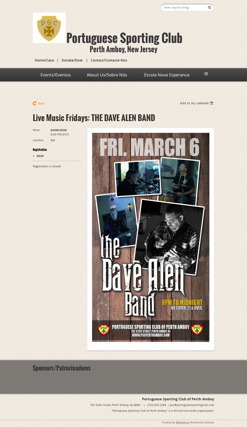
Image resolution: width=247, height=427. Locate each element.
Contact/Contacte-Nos (109, 60)
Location (38, 140)
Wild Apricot (182, 422)
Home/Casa (44, 60)
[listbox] (197, 103)
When (36, 130)
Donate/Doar (72, 60)
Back (41, 103)
